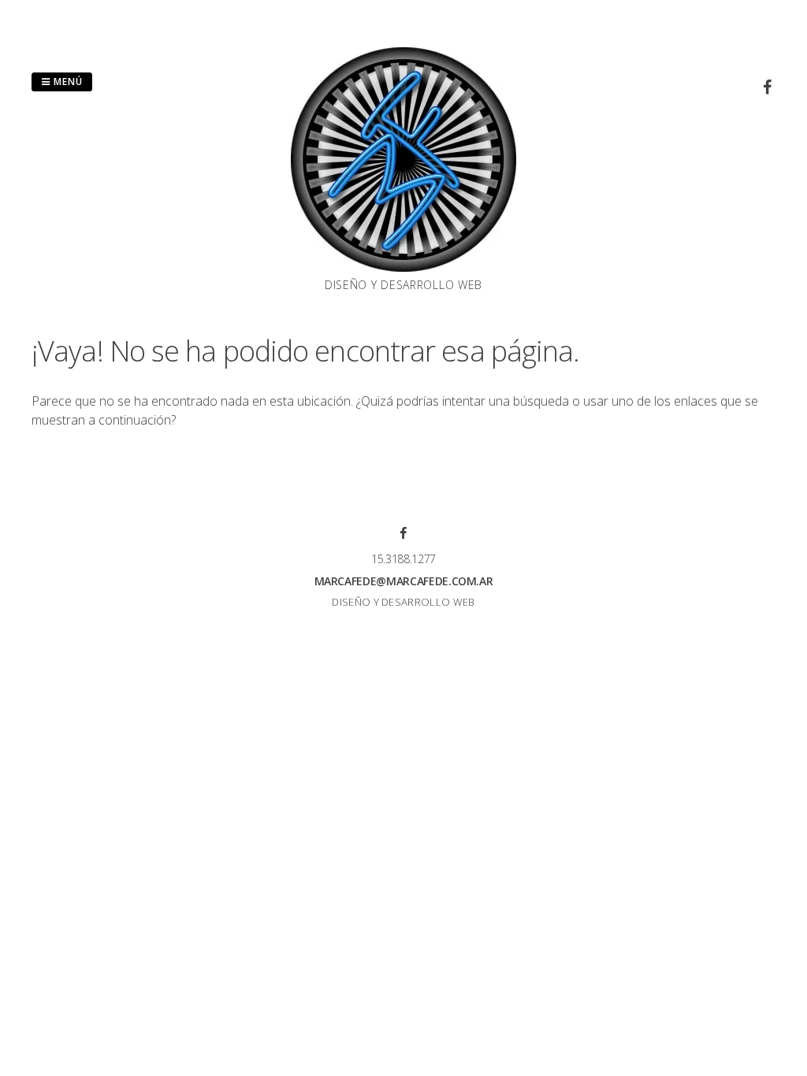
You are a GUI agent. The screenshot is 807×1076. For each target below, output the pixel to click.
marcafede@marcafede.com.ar (403, 580)
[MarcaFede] (403, 267)
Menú (66, 81)
